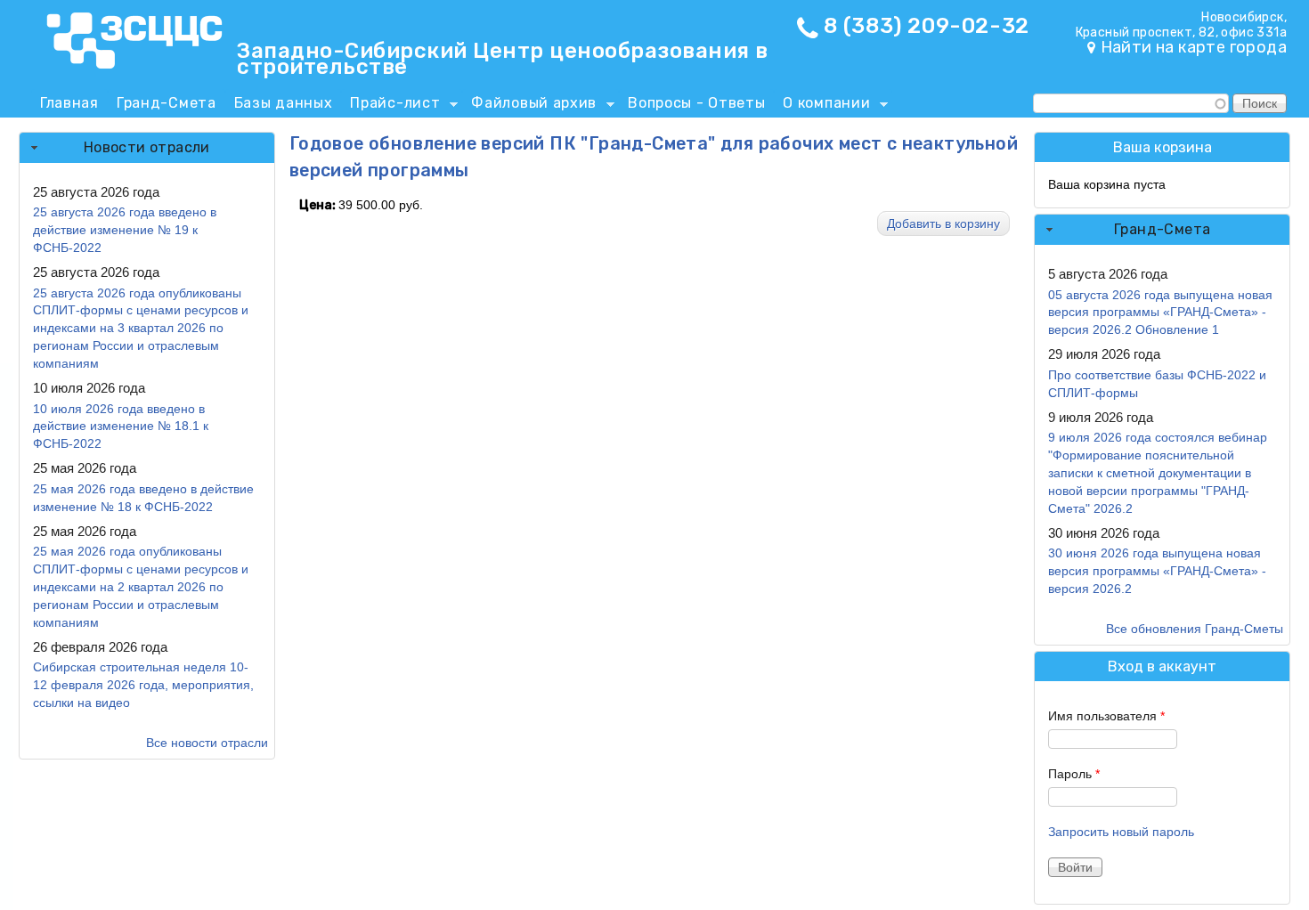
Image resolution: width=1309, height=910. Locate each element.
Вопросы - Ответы (696, 102)
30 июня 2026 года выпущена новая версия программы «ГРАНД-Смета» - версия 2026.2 (1157, 571)
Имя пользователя (1106, 716)
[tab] (147, 148)
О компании (822, 106)
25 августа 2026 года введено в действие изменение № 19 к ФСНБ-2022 (124, 230)
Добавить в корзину (943, 223)
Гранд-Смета (166, 102)
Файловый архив (529, 106)
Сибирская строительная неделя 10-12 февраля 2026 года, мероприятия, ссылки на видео (143, 685)
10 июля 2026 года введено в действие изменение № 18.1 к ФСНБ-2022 (120, 426)
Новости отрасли (147, 147)
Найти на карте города (1194, 47)
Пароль (1074, 774)
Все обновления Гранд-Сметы (1194, 629)
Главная (69, 102)
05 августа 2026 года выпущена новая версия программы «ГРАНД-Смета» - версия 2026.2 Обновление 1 (1160, 312)
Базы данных (283, 102)
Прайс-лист (390, 106)
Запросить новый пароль (1121, 832)
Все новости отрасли (207, 742)
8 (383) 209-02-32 (926, 25)
